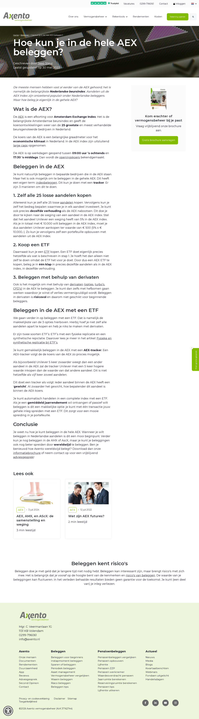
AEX (21, 117)
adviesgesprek (23, 457)
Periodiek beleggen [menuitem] (63, 668)
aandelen (66, 202)
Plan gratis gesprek (196, 360)
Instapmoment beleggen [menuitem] (67, 660)
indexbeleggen (46, 182)
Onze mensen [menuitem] (27, 657)
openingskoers (69, 157)
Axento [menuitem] (24, 651)
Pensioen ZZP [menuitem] (106, 668)
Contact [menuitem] (24, 686)
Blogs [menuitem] (149, 664)
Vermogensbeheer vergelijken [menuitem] (70, 675)
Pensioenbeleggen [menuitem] (112, 651)
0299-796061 (147, 3)
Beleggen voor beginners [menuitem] (67, 657)
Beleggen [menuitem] (58, 651)
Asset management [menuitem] (63, 672)
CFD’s (17, 288)
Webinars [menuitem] (151, 672)
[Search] (193, 16)
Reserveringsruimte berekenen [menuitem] (117, 683)
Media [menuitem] (149, 660)
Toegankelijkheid (28, 701)
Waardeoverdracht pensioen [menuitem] (115, 675)
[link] (17, 16)
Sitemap (72, 698)
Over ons (73, 16)
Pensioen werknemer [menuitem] (111, 672)
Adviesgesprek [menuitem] (28, 679)
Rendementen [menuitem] (28, 664)
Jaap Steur (45, 63)
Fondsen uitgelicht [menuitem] (157, 675)
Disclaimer (59, 698)
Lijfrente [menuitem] (103, 664)
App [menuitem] (21, 672)
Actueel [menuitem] (151, 651)
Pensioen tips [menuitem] (106, 686)
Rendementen (141, 16)
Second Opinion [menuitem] (29, 683)
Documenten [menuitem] (27, 660)
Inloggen (180, 3)
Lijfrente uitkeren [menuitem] (108, 690)
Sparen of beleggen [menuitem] (63, 664)
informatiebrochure (27, 453)
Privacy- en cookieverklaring (34, 698)
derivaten (76, 284)
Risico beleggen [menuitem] (61, 683)
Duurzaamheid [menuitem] (28, 668)
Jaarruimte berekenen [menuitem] (112, 679)
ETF (47, 252)
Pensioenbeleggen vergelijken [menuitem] (117, 657)
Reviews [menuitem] (24, 675)
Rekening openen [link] (177, 17)
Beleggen (25, 35)
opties (89, 284)
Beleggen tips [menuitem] (59, 686)
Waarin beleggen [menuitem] (62, 679)
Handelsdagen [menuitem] (155, 679)
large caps (20, 145)
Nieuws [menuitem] (150, 657)
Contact (163, 3)
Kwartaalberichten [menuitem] (157, 668)
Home (16, 35)
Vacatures (129, 3)
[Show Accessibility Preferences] (8, 711)
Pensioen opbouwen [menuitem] (110, 660)
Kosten (158, 16)
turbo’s (99, 284)
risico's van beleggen (140, 575)
